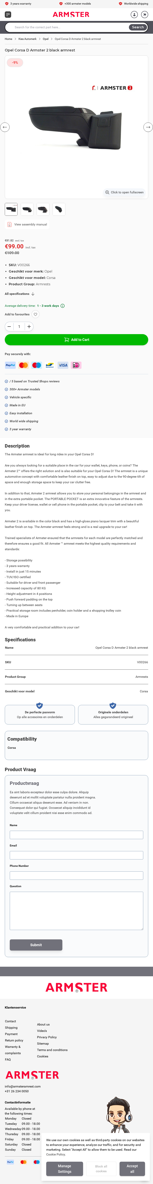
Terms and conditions (52, 1050)
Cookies (42, 1056)
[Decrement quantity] (9, 326)
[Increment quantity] (29, 326)
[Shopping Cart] (144, 14)
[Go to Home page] (71, 15)
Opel (45, 38)
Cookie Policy (55, 1154)
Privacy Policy (47, 1037)
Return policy (14, 1040)
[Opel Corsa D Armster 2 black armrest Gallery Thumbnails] (35, 209)
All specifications (17, 294)
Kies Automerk (27, 38)
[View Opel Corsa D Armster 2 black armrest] (11, 209)
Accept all (132, 1169)
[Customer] (134, 14)
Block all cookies (101, 1168)
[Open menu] (8, 14)
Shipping (11, 1027)
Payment (11, 1034)
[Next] (148, 127)
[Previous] (5, 127)
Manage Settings (64, 1169)
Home (8, 38)
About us (43, 1024)
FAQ (8, 1059)
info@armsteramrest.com (23, 1086)
